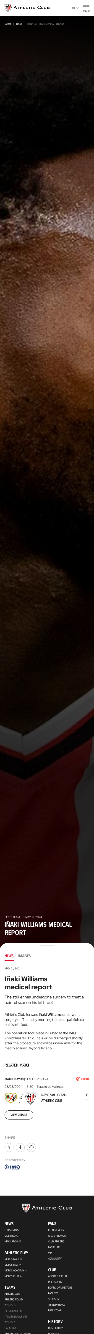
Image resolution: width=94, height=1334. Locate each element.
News (19, 24)
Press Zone (54, 1310)
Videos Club (12, 1276)
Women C (10, 1322)
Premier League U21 (16, 1316)
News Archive (13, 1241)
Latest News (12, 1229)
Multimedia (11, 1235)
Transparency (56, 1304)
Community (55, 1258)
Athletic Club (12, 1293)
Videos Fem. (11, 1264)
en (73, 8)
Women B (10, 1305)
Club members (56, 1229)
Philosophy (55, 1281)
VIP (50, 1252)
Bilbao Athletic (14, 1310)
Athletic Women (14, 1299)
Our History (55, 1327)
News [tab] (9, 955)
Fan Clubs (54, 1247)
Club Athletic (56, 1241)
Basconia (10, 1327)
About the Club (57, 1276)
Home (8, 24)
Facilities (53, 1293)
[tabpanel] (47, 1069)
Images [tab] (24, 955)
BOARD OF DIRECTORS (60, 1287)
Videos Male (12, 1258)
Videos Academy (14, 1270)
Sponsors (54, 1298)
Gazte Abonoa (57, 1235)
